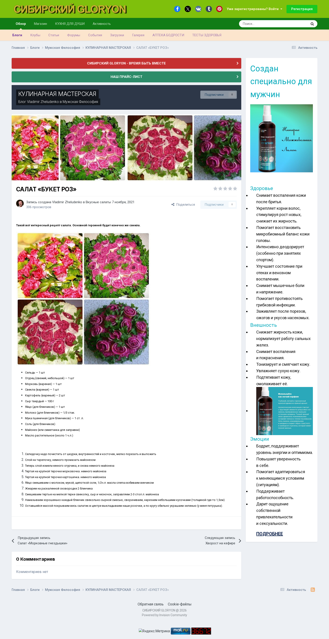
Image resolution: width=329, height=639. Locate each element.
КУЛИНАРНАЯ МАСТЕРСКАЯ (57, 93)
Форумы (73, 35)
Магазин (40, 24)
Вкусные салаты (98, 202)
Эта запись (294, 23)
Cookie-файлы (180, 604)
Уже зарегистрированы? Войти (253, 9)
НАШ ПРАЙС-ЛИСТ (126, 77)
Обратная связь (151, 604)
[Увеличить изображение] (83, 298)
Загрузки (117, 35)
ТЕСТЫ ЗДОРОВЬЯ (206, 35)
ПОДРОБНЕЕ (269, 533)
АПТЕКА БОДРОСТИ (168, 35)
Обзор (21, 24)
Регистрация (302, 9)
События (95, 35)
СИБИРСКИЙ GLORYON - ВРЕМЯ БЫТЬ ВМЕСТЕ (126, 63)
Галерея (138, 35)
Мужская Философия (80, 102)
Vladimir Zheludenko (43, 102)
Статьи (53, 35)
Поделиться (184, 205)
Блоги (17, 35)
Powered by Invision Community (164, 615)
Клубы (35, 35)
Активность (102, 24)
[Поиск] (312, 23)
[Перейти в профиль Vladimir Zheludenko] (20, 203)
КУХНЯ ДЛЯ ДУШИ (70, 24)
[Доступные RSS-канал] (312, 590)
